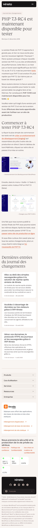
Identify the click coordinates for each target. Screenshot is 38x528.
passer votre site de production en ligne (18, 233)
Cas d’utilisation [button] (10, 380)
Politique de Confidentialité (16, 449)
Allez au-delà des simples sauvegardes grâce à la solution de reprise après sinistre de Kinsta (16, 278)
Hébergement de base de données (17, 426)
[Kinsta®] (7, 4)
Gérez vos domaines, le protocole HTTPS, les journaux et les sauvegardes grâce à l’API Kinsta (18, 338)
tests (33, 70)
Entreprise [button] (8, 397)
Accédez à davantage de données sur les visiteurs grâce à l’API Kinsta (16, 307)
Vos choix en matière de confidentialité (29, 450)
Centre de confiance (5, 449)
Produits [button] (7, 375)
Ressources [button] (9, 391)
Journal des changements (12, 13)
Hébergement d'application (14, 422)
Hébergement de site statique (15, 430)
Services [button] (7, 386)
